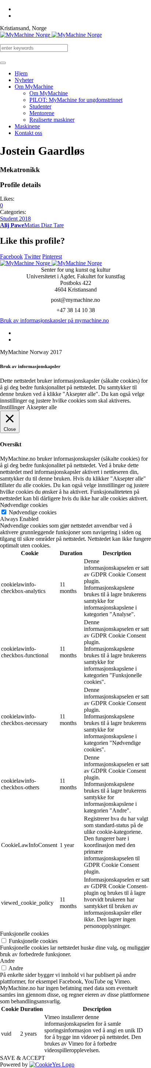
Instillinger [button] (12, 407)
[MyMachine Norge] (51, 35)
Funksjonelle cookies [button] (24, 934)
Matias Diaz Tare (44, 225)
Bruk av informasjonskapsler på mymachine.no (54, 320)
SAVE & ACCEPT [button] (22, 1058)
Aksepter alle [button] (41, 407)
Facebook (11, 256)
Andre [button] (7, 961)
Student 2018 (15, 218)
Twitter (32, 256)
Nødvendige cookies (32, 512)
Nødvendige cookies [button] (24, 505)
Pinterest (52, 256)
